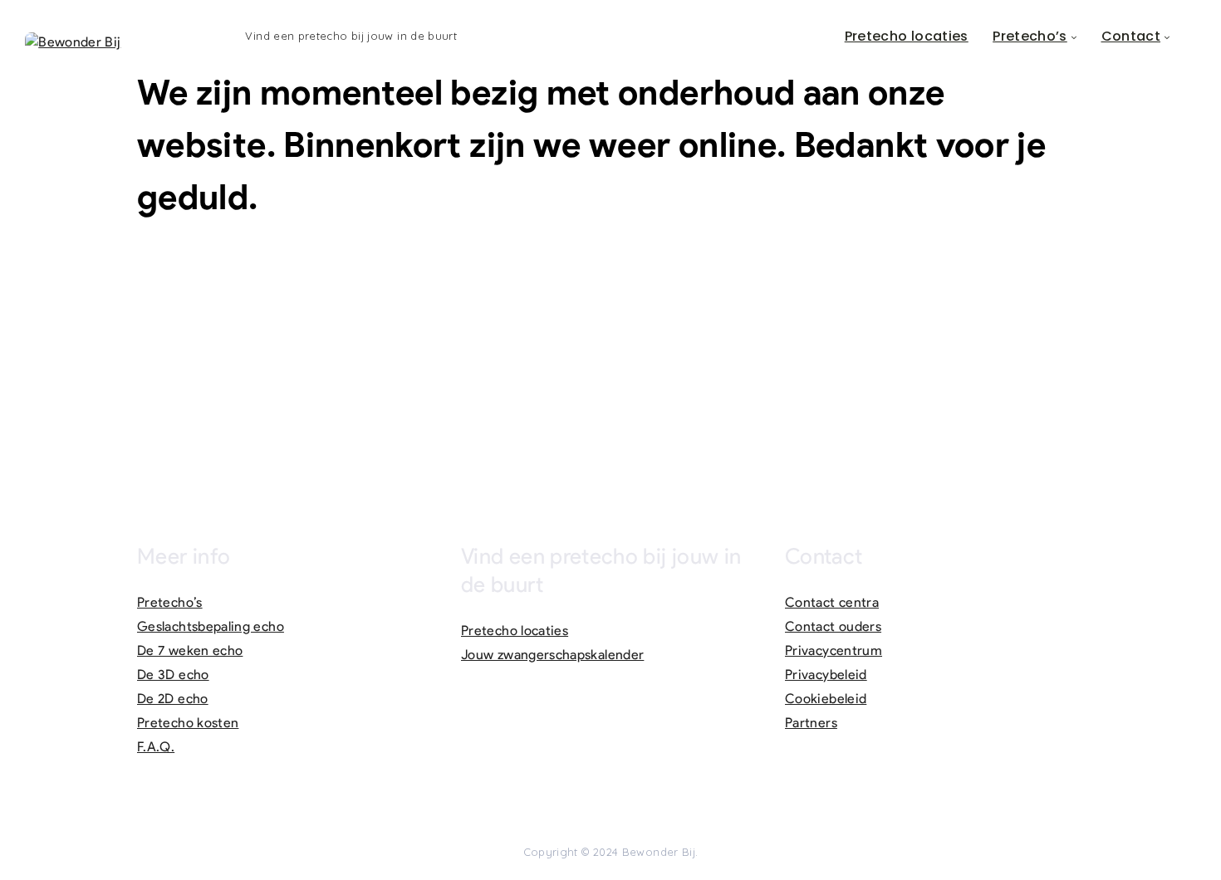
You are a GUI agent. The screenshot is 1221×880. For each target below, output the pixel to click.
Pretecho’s (1030, 36)
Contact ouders (833, 626)
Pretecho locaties (906, 36)
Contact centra (832, 602)
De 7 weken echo (190, 650)
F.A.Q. (155, 747)
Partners (811, 723)
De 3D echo (173, 674)
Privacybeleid (826, 674)
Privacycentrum (833, 650)
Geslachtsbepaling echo (210, 626)
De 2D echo (172, 698)
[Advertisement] (610, 356)
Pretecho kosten (187, 723)
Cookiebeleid (825, 698)
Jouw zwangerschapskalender (552, 654)
